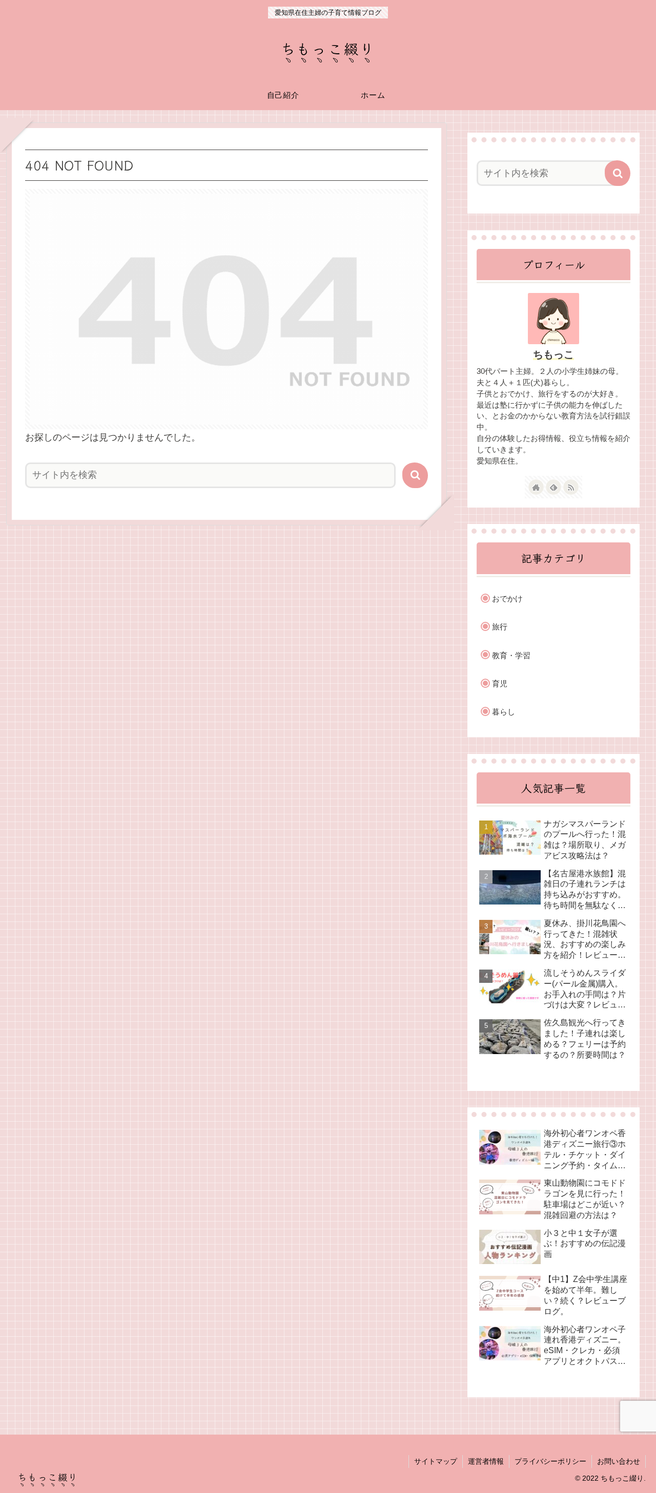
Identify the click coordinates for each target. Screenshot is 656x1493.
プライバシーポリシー (550, 1461)
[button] (415, 475)
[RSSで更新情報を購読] (571, 487)
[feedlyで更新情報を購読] (553, 487)
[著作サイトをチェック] (536, 487)
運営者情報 (486, 1461)
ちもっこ (553, 354)
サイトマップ (435, 1461)
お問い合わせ (618, 1461)
